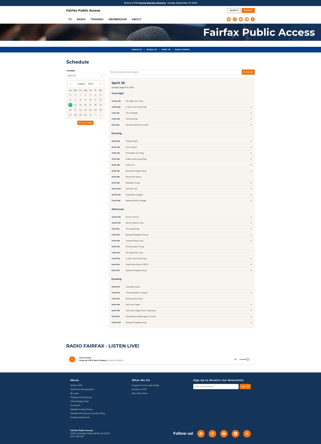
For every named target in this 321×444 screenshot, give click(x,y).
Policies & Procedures (81, 397)
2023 (90, 84)
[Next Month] (100, 83)
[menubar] (104, 19)
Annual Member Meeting (152, 3)
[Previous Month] (70, 83)
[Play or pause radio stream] (72, 359)
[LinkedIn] (247, 19)
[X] (253, 19)
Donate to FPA (139, 389)
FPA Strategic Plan (79, 401)
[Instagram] (235, 19)
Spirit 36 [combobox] (72, 75)
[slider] (248, 359)
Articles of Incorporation (82, 389)
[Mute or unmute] (235, 359)
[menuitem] (70, 19)
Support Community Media (145, 385)
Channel (70, 71)
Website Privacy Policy (81, 409)
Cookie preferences (80, 417)
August (81, 84)
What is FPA (76, 385)
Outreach (75, 405)
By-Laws (74, 393)
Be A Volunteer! (140, 393)
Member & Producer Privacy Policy (87, 413)
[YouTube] (241, 19)
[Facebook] (229, 19)
